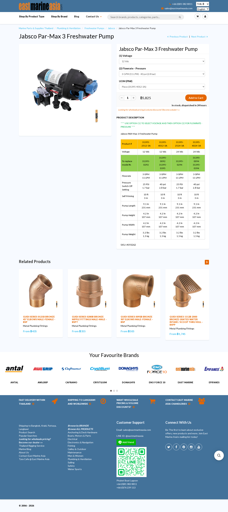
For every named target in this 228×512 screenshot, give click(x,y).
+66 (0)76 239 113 (126, 487)
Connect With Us (178, 422)
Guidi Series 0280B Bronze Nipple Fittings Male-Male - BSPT (89, 319)
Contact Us (92, 16)
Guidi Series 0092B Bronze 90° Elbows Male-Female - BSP (137, 319)
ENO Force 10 (157, 382)
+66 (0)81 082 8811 (182, 4)
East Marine (185, 382)
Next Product (198, 36)
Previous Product (178, 36)
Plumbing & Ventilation (69, 28)
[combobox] (145, 17)
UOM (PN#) (125, 81)
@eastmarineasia (134, 435)
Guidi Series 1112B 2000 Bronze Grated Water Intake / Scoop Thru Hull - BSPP (186, 320)
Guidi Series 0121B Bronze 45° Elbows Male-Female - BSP (39, 319)
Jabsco (111, 28)
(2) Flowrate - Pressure (132, 68)
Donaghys (128, 382)
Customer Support (131, 422)
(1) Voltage (125, 55)
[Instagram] (191, 447)
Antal (14, 382)
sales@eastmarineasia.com (178, 8)
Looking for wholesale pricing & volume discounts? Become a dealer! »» (149, 110)
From (30, 331)
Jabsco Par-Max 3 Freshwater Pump (66, 36)
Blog (76, 16)
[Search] (180, 17)
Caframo (71, 382)
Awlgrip (43, 382)
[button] (219, 455)
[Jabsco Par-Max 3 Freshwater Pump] (65, 89)
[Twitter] (168, 447)
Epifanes (214, 382)
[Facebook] (176, 447)
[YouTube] (198, 447)
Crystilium (100, 382)
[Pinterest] (183, 447)
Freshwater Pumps (94, 28)
